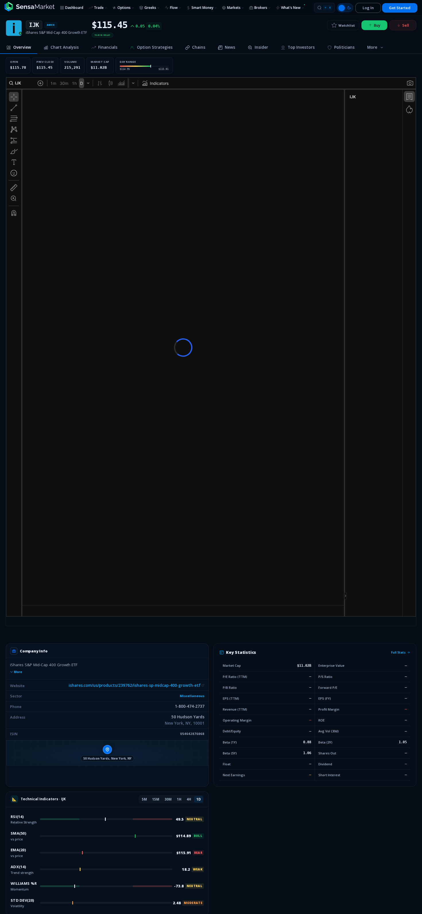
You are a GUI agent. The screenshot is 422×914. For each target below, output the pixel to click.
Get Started (400, 7)
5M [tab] (144, 799)
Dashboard (74, 7)
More (18, 672)
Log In (368, 7)
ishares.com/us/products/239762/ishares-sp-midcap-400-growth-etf (135, 685)
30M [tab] (168, 799)
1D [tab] (198, 799)
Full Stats (398, 652)
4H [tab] (189, 799)
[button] (107, 753)
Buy (377, 25)
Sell (405, 25)
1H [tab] (179, 799)
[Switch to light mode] (345, 7)
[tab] (18, 48)
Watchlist (346, 25)
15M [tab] (155, 799)
